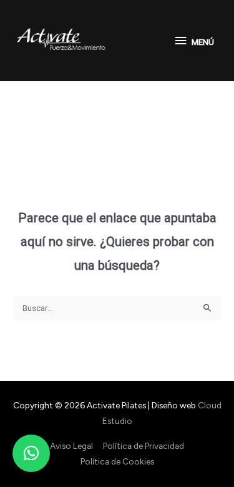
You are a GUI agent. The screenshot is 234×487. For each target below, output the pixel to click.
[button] (31, 453)
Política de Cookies (117, 461)
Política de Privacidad (143, 446)
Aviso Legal (71, 446)
